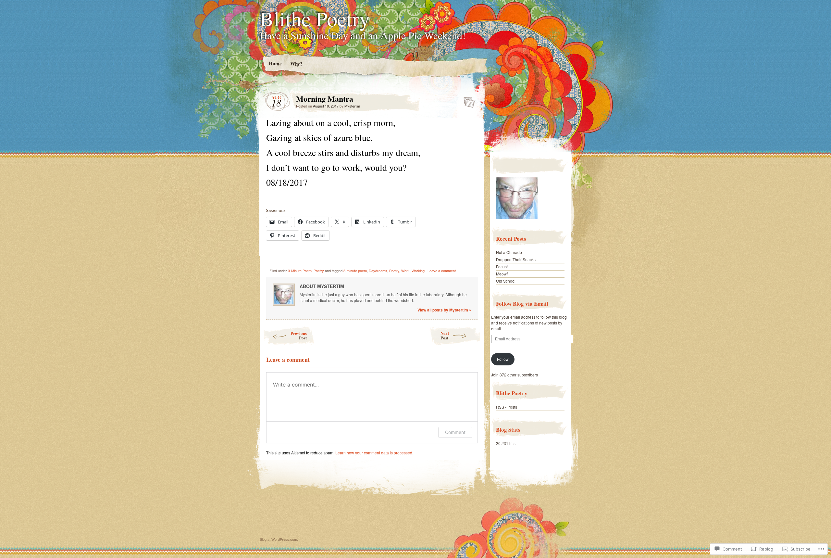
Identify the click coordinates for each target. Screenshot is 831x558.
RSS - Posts (506, 407)
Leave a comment (442, 270)
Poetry (319, 270)
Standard (467, 100)
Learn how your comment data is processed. (374, 452)
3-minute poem (355, 270)
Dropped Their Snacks (516, 259)
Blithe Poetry (315, 18)
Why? (296, 63)
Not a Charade (509, 252)
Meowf (502, 273)
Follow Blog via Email (522, 303)
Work (405, 270)
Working (418, 270)
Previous (299, 335)
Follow (503, 359)
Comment (455, 432)
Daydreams (378, 270)
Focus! (502, 266)
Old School (505, 281)
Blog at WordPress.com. (279, 539)
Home (274, 63)
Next (444, 335)
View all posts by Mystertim (444, 310)
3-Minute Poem (300, 270)
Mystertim (352, 105)
